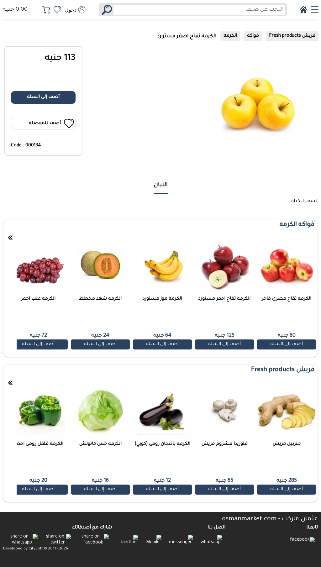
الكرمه (230, 36)
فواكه (253, 36)
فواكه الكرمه (297, 225)
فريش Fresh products (292, 36)
